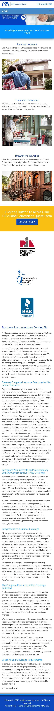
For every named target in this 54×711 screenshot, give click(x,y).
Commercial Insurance (27, 100)
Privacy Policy (10, 705)
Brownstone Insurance (27, 156)
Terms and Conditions (27, 705)
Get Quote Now (27, 222)
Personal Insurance (27, 44)
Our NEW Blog (43, 705)
